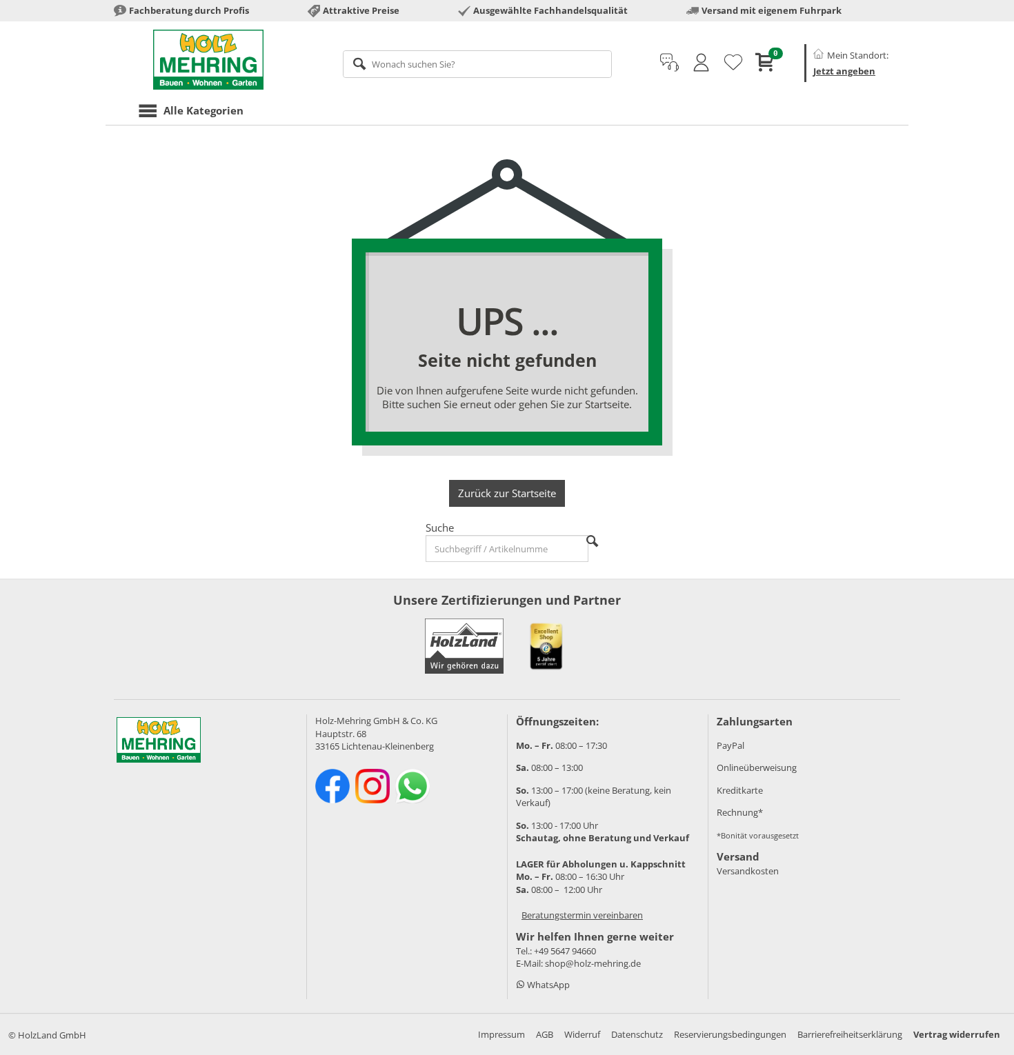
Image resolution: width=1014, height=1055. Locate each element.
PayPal (730, 745)
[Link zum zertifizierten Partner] (546, 646)
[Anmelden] (701, 63)
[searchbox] (478, 64)
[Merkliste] (733, 62)
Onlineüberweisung (757, 767)
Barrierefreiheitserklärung (849, 1034)
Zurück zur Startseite (507, 493)
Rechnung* (740, 812)
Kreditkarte (740, 790)
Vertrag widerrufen (956, 1034)
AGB (544, 1034)
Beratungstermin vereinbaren (582, 915)
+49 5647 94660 (565, 951)
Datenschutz (637, 1034)
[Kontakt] (669, 62)
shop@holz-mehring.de (593, 963)
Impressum (501, 1034)
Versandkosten (748, 871)
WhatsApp (547, 984)
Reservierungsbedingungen (730, 1034)
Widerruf (582, 1034)
